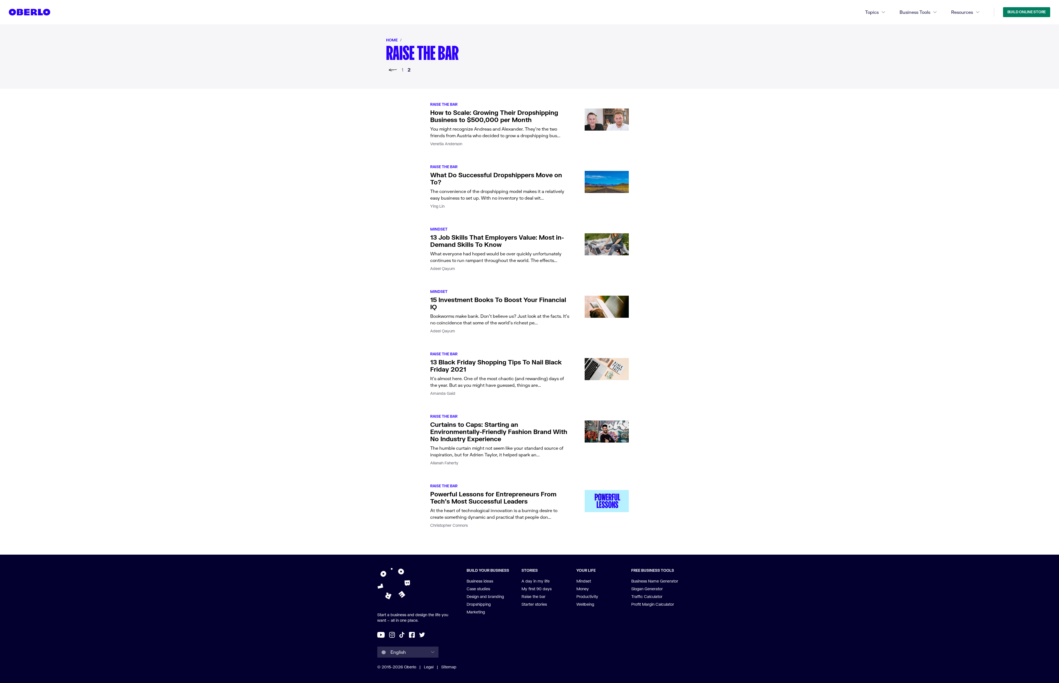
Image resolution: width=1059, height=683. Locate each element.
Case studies (478, 588)
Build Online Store (1026, 12)
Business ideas (480, 581)
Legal (429, 667)
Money (582, 588)
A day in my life (536, 581)
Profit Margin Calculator (652, 604)
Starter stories (534, 604)
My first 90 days (537, 588)
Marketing (476, 612)
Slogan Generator (647, 588)
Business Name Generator (654, 581)
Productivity (587, 596)
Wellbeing (585, 604)
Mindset (439, 229)
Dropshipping (479, 604)
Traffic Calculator (646, 596)
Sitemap (448, 667)
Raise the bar (444, 104)
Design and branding (485, 596)
